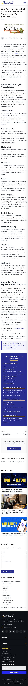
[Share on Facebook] (10, 462)
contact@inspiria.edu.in (10, 627)
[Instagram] (10, 631)
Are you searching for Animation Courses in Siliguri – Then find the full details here (13, 345)
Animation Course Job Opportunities (10, 581)
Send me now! (14, 672)
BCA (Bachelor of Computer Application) (12, 390)
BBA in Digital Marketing (8, 383)
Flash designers (6, 598)
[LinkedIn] (13, 631)
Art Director (5, 605)
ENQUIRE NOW (14, 449)
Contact (22, 683)
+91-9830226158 (6, 653)
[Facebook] (3, 631)
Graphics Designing (7, 600)
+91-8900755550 (8, 625)
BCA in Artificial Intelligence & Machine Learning (14, 393)
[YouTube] (6, 631)
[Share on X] (7, 462)
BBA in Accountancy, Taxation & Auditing (12, 371)
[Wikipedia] (24, 631)
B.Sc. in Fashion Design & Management (12, 411)
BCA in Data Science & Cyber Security (11, 395)
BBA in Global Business (8, 378)
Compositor (5, 593)
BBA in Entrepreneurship (8, 369)
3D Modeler (5, 591)
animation (17, 53)
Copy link (22, 461)
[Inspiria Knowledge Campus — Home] (7, 2)
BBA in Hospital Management (10, 376)
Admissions (15, 683)
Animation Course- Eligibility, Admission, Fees (13, 607)
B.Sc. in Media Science (8, 402)
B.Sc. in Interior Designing (9, 405)
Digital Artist (5, 588)
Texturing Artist (6, 583)
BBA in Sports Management (9, 381)
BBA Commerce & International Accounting (13, 374)
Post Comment (7, 572)
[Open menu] (24, 3)
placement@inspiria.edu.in (9, 655)
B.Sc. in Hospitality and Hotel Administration (13, 418)
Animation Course (19, 328)
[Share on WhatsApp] (16, 462)
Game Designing (6, 595)
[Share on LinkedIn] (13, 462)
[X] (20, 631)
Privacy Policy (7, 683)
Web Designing (6, 602)
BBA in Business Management (10, 367)
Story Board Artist (7, 586)
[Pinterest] (17, 631)
